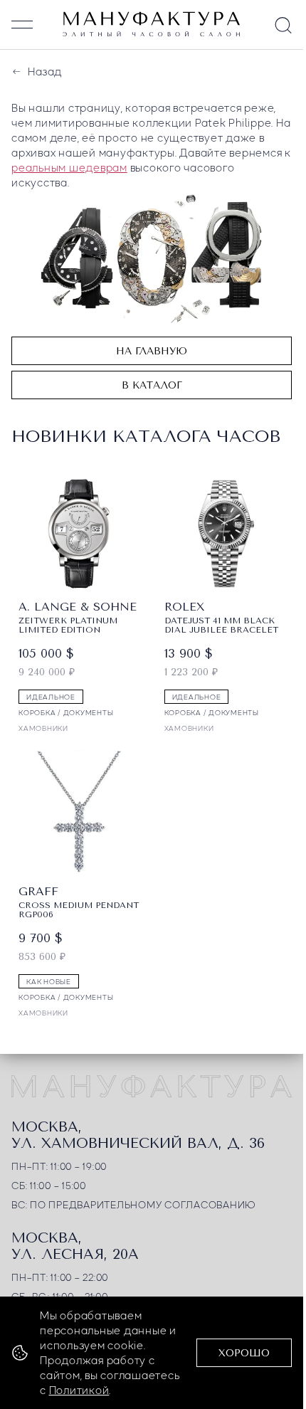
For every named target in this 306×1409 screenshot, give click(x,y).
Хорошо (244, 1353)
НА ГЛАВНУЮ (151, 351)
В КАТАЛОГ (152, 385)
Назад (44, 71)
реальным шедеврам (69, 167)
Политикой (79, 1389)
